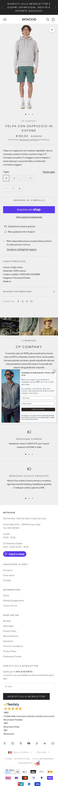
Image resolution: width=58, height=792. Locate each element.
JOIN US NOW (38, 409)
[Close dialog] (54, 371)
